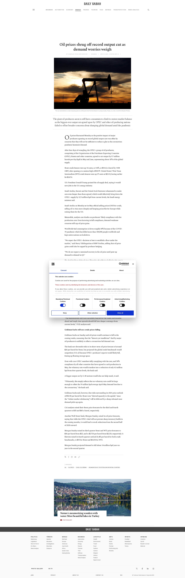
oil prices (71, 467)
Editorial (142, 546)
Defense (108, 9)
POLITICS (34, 537)
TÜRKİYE (50, 537)
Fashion (95, 548)
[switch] (82, 305)
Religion (95, 553)
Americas (64, 544)
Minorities (49, 546)
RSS (121, 575)
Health (95, 539)
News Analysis (133, 9)
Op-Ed (142, 541)
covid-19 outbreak (81, 467)
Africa (63, 548)
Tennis (126, 546)
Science (95, 551)
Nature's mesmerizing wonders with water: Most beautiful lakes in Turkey (79, 514)
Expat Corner (97, 560)
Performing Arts (113, 548)
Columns (142, 539)
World (64, 537)
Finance (86, 9)
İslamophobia (66, 553)
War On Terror (35, 544)
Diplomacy (34, 539)
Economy (69, 9)
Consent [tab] (63, 270)
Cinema (111, 539)
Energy (78, 9)
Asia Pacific (65, 546)
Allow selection (92, 313)
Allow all (120, 313)
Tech (101, 9)
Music (110, 541)
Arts (111, 537)
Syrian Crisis (65, 551)
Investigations (50, 544)
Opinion (143, 537)
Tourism (94, 9)
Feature (95, 557)
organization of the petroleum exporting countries (104, 467)
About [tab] (121, 270)
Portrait (111, 546)
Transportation (119, 9)
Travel (95, 544)
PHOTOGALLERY (67, 520)
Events (111, 544)
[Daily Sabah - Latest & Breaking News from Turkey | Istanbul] (92, 4)
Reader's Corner (144, 544)
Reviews (111, 551)
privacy (53, 575)
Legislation (34, 541)
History (95, 555)
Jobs (32, 575)
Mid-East (64, 539)
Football (127, 539)
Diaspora (49, 548)
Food (94, 546)
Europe (64, 541)
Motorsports (128, 544)
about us (76, 575)
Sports (127, 537)
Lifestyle (97, 537)
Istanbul (49, 539)
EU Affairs (33, 546)
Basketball (127, 541)
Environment (96, 541)
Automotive (59, 9)
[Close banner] (133, 264)
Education (49, 541)
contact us (99, 575)
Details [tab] (92, 270)
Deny (65, 313)
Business (49, 9)
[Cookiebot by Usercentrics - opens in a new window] (120, 264)
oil (65, 467)
